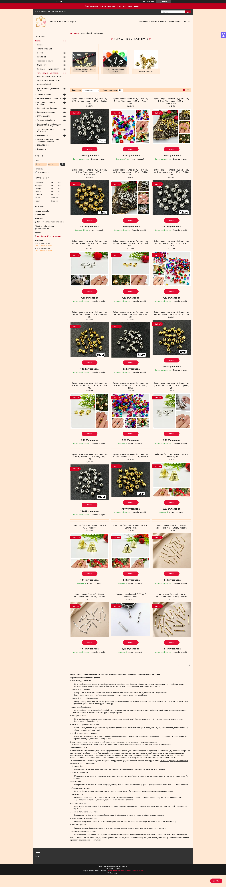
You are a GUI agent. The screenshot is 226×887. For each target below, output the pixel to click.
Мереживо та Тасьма (45, 61)
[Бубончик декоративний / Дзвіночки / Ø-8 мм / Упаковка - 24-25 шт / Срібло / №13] (171, 411)
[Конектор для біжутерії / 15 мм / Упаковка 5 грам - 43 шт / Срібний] (89, 619)
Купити (89, 149)
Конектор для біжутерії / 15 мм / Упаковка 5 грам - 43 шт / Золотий (171, 526)
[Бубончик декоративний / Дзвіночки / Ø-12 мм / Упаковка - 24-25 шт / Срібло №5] (171, 197)
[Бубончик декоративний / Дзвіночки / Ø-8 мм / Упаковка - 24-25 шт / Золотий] (171, 337)
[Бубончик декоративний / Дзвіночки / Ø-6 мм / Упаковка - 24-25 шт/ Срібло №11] (130, 340)
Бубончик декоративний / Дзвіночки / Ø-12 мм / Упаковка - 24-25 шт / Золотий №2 (171, 101)
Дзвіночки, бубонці (146, 71)
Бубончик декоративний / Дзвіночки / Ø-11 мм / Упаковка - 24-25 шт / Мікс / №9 (130, 101)
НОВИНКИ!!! (143, 22)
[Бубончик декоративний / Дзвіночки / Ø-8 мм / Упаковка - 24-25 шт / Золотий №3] (89, 411)
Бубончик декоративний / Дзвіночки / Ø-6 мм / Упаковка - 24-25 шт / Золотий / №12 (130, 243)
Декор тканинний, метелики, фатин (48, 90)
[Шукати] (188, 11)
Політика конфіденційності (134, 871)
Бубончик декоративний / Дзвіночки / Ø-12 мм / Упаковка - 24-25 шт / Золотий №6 (89, 172)
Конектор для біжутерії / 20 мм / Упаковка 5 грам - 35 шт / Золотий (171, 595)
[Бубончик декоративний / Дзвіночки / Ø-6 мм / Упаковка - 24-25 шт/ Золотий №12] (89, 340)
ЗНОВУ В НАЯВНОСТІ (44, 49)
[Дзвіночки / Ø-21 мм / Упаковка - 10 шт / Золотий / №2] (130, 551)
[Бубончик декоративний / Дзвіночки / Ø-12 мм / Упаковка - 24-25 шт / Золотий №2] (171, 126)
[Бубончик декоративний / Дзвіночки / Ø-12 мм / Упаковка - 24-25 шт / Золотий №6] (89, 197)
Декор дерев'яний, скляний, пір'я (50, 99)
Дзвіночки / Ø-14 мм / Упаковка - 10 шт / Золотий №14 (89, 526)
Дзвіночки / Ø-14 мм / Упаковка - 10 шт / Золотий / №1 (171, 455)
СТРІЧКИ (40, 53)
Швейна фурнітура (44, 135)
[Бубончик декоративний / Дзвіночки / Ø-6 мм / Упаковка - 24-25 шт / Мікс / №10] (171, 268)
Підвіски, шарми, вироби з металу (115, 70)
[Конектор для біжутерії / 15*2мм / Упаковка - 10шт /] (130, 619)
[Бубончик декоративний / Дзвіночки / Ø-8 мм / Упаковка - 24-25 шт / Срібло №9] (89, 482)
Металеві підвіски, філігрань (48, 73)
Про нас (187, 22)
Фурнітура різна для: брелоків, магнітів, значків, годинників (49, 125)
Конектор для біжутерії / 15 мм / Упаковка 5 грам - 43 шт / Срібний (89, 595)
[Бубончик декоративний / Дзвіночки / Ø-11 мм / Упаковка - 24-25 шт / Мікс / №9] (130, 126)
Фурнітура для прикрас (46, 112)
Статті (37, 856)
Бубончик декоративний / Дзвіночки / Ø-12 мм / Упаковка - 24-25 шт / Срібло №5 (171, 172)
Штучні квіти (41, 65)
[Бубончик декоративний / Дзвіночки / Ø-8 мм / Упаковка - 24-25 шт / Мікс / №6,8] (130, 411)
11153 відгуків (150, 1)
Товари (76, 33)
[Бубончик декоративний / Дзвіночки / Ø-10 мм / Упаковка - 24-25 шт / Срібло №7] (89, 126)
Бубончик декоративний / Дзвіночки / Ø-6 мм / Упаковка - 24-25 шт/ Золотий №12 (89, 314)
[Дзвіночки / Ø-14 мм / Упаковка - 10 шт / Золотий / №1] (171, 479)
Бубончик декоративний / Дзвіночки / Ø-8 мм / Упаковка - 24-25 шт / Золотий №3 (89, 385)
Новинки (40, 45)
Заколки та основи (44, 95)
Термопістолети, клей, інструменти (45, 130)
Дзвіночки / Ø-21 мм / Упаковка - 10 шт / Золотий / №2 (130, 526)
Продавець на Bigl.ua (113, 868)
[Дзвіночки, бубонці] (146, 62)
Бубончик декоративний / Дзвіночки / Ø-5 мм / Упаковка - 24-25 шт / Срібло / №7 (89, 243)
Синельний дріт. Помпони (47, 108)
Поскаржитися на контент (115, 871)
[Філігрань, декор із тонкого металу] (84, 62)
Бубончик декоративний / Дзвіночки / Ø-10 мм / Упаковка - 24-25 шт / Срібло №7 (89, 101)
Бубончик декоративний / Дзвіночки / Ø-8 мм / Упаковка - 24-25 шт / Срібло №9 (89, 456)
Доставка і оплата (174, 22)
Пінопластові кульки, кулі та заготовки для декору (48, 140)
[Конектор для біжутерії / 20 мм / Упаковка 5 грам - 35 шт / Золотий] (171, 619)
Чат (217, 881)
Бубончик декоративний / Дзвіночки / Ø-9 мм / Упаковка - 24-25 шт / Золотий (130, 455)
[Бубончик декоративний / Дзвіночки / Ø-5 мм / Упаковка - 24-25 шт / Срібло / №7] (89, 268)
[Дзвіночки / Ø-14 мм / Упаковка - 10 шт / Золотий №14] (89, 551)
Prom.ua (124, 866)
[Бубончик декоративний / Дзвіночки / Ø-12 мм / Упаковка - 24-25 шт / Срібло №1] (130, 197)
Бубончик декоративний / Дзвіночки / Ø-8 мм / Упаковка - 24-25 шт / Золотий (171, 313)
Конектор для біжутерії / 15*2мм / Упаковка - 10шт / (130, 595)
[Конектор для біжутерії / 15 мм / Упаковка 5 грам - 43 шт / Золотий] (171, 551)
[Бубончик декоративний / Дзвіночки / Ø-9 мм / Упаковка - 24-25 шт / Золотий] (130, 479)
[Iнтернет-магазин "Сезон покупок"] (41, 22)
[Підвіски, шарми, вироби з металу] (115, 62)
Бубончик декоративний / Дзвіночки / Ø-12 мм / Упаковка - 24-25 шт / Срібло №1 (130, 172)
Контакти (162, 22)
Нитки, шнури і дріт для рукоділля (46, 103)
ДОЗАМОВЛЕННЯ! (43, 145)
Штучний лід (41, 149)
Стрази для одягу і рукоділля (48, 69)
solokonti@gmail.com (45, 226)
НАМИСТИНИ (41, 57)
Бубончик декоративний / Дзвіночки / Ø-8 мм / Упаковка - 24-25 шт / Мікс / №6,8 (130, 385)
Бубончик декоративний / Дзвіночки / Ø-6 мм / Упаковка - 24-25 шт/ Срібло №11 (130, 314)
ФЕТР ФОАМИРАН (43, 116)
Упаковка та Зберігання (46, 120)
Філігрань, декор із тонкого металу (84, 70)
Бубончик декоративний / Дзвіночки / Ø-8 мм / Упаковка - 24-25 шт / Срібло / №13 (171, 385)
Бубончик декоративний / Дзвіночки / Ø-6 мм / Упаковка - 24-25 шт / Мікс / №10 (171, 243)
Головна (153, 22)
